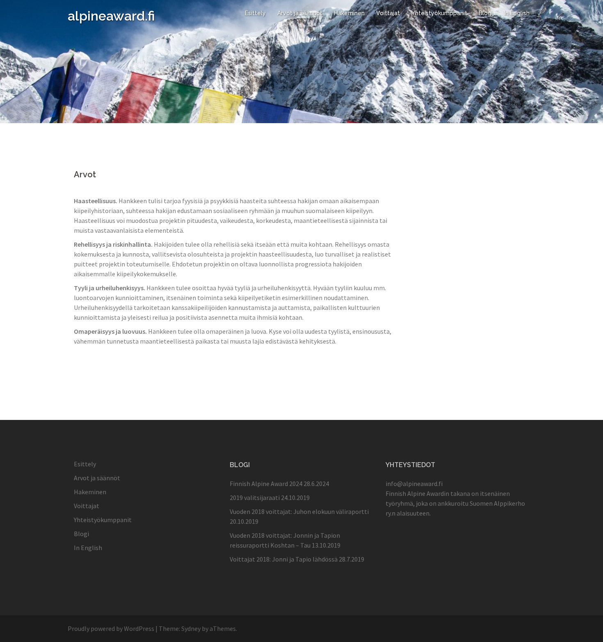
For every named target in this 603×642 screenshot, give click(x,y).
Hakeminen (349, 13)
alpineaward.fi (111, 15)
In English (517, 13)
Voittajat (388, 13)
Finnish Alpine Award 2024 (266, 483)
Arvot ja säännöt (299, 13)
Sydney (191, 628)
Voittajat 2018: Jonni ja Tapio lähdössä (284, 559)
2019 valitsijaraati (255, 497)
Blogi (486, 13)
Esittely (255, 13)
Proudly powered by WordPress (111, 628)
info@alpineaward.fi (414, 483)
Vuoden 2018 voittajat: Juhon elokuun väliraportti (299, 511)
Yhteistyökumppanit (439, 13)
